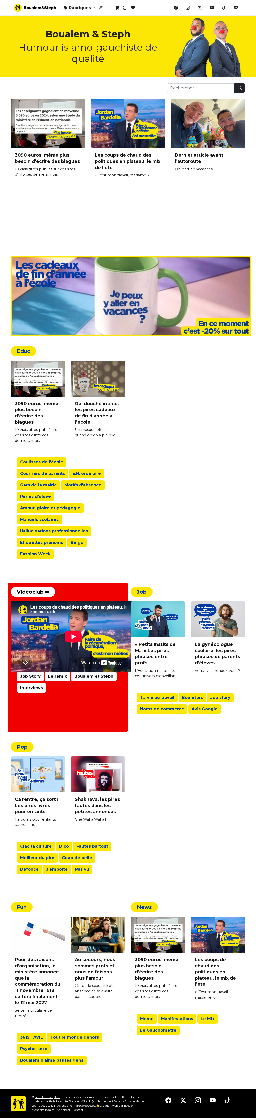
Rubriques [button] (80, 7)
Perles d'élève (35, 496)
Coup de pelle (77, 857)
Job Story (30, 676)
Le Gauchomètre (158, 1030)
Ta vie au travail (157, 697)
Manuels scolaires (39, 519)
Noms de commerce (162, 709)
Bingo (77, 542)
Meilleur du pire (37, 857)
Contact (78, 1110)
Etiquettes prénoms (41, 542)
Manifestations (177, 1018)
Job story (220, 697)
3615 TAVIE (31, 1037)
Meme (147, 1018)
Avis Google (205, 709)
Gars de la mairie (38, 485)
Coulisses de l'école (41, 462)
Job (142, 592)
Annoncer (63, 1110)
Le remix (57, 676)
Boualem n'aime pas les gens (52, 1060)
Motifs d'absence (83, 485)
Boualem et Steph (94, 676)
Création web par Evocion (117, 1105)
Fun (22, 907)
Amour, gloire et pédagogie (50, 508)
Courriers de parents (42, 473)
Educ (23, 351)
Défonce (29, 869)
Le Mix (207, 1018)
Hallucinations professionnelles (54, 531)
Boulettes (192, 697)
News (144, 907)
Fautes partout (92, 846)
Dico (64, 846)
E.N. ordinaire (86, 473)
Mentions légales (43, 1110)
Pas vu (82, 869)
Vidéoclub (31, 592)
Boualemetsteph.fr (47, 1097)
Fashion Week (35, 554)
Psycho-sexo (34, 1048)
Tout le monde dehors (74, 1037)
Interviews (31, 687)
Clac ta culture (36, 846)
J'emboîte (57, 869)
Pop (22, 747)
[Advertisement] (128, 221)
